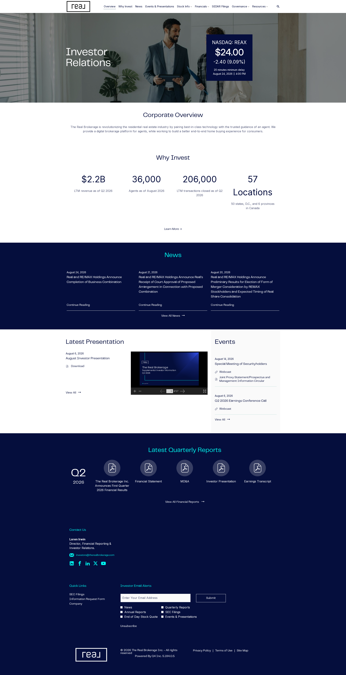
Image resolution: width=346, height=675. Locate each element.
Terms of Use (223, 650)
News (128, 607)
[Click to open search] (277, 6)
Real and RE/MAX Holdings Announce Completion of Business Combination (94, 280)
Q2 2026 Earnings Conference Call (241, 401)
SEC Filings (82, 594)
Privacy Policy (202, 650)
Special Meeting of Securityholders (241, 364)
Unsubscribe (128, 626)
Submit (211, 598)
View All (71, 393)
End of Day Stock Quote (141, 616)
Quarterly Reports (177, 607)
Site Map (242, 650)
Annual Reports (135, 612)
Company (81, 603)
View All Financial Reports (182, 502)
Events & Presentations (181, 616)
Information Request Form (91, 599)
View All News (170, 316)
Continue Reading (78, 305)
